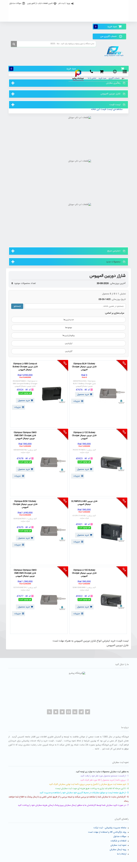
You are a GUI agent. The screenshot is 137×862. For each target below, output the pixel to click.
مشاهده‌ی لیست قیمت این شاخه (106, 109)
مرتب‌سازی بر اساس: (114, 313)
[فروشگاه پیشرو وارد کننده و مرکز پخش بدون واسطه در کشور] (114, 51)
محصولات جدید (113, 262)
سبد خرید (106, 26)
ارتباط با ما (121, 854)
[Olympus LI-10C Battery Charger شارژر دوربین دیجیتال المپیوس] (111, 600)
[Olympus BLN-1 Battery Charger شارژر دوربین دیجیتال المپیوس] (111, 394)
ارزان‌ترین (68, 343)
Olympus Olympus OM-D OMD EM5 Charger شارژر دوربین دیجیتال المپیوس (25, 573)
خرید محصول (83, 394)
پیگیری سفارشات (68, 18)
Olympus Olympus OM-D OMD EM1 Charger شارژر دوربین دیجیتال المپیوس (25, 435)
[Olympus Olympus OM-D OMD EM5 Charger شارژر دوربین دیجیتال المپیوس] (52, 600)
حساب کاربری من (108, 36)
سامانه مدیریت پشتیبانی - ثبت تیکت (109, 828)
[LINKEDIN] (74, 711)
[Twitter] (87, 711)
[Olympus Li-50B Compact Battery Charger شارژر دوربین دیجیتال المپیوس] (52, 394)
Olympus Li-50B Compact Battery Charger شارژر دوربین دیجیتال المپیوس (25, 366)
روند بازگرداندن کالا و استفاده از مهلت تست (107, 832)
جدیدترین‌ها (68, 319)
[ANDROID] (62, 711)
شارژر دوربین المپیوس (107, 276)
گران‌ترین (68, 351)
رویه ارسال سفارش (118, 849)
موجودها (68, 327)
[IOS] (55, 711)
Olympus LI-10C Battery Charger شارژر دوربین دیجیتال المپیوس (84, 573)
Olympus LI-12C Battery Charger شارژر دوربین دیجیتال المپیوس (84, 435)
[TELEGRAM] (81, 711)
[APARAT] (68, 711)
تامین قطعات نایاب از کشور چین (40, 3)
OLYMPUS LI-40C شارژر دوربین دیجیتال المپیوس (84, 503)
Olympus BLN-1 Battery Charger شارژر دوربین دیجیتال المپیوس (84, 366)
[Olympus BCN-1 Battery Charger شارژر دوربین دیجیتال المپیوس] (52, 531)
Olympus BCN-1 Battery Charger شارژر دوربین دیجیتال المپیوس (25, 504)
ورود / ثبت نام (64, 3)
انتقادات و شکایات (118, 841)
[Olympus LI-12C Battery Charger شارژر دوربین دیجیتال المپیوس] (111, 463)
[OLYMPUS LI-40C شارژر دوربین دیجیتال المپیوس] (111, 531)
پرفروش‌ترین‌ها (68, 335)
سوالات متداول (15, 3)
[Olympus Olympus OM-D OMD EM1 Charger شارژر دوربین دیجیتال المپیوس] (52, 463)
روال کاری (68, 11)
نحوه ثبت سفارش (118, 845)
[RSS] (49, 711)
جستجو (17, 306)
